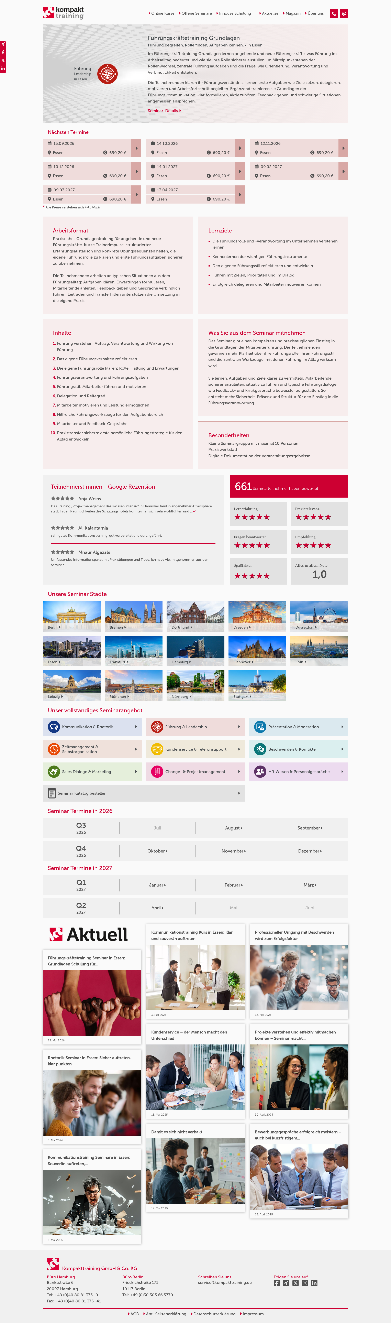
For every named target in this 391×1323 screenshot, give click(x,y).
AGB (134, 1313)
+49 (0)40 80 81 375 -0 (76, 1294)
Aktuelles (270, 13)
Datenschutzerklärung (214, 1313)
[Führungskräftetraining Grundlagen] (334, 13)
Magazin (293, 13)
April (156, 908)
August (232, 828)
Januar (156, 885)
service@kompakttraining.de (225, 1282)
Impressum (253, 1313)
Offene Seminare (197, 13)
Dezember (308, 851)
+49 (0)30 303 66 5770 (151, 1294)
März (309, 885)
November (232, 851)
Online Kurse (163, 13)
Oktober (156, 851)
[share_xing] (3, 45)
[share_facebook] (3, 53)
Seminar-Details (163, 110)
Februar (232, 885)
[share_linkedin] (3, 69)
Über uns (316, 13)
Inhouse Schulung (235, 13)
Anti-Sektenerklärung (165, 1313)
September (309, 828)
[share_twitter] (3, 61)
